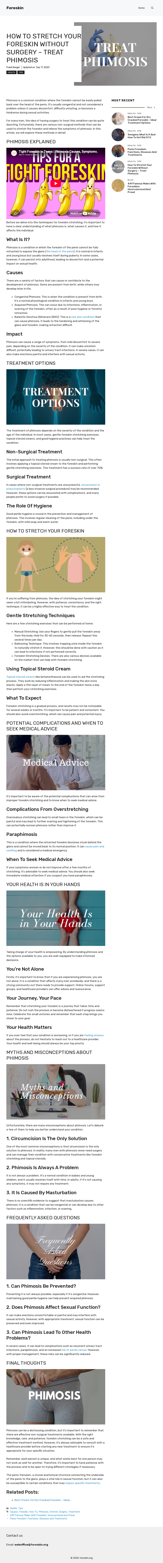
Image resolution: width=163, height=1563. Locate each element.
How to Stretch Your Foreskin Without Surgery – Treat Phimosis (140, 169)
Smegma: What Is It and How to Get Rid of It (141, 136)
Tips (21, 72)
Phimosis (43, 1511)
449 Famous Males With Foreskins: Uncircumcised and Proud (42, 1515)
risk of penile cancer (74, 1349)
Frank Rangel (13, 67)
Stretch (54, 1511)
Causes (14, 1511)
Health (11, 72)
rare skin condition (83, 316)
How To (33, 1511)
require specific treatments (82, 1483)
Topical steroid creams (20, 676)
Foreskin (15, 8)
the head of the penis (60, 251)
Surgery (63, 1511)
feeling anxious (94, 1035)
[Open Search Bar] (152, 8)
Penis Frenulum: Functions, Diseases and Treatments (38, 1518)
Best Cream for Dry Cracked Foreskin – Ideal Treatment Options (142, 120)
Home (141, 8)
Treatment (74, 1511)
